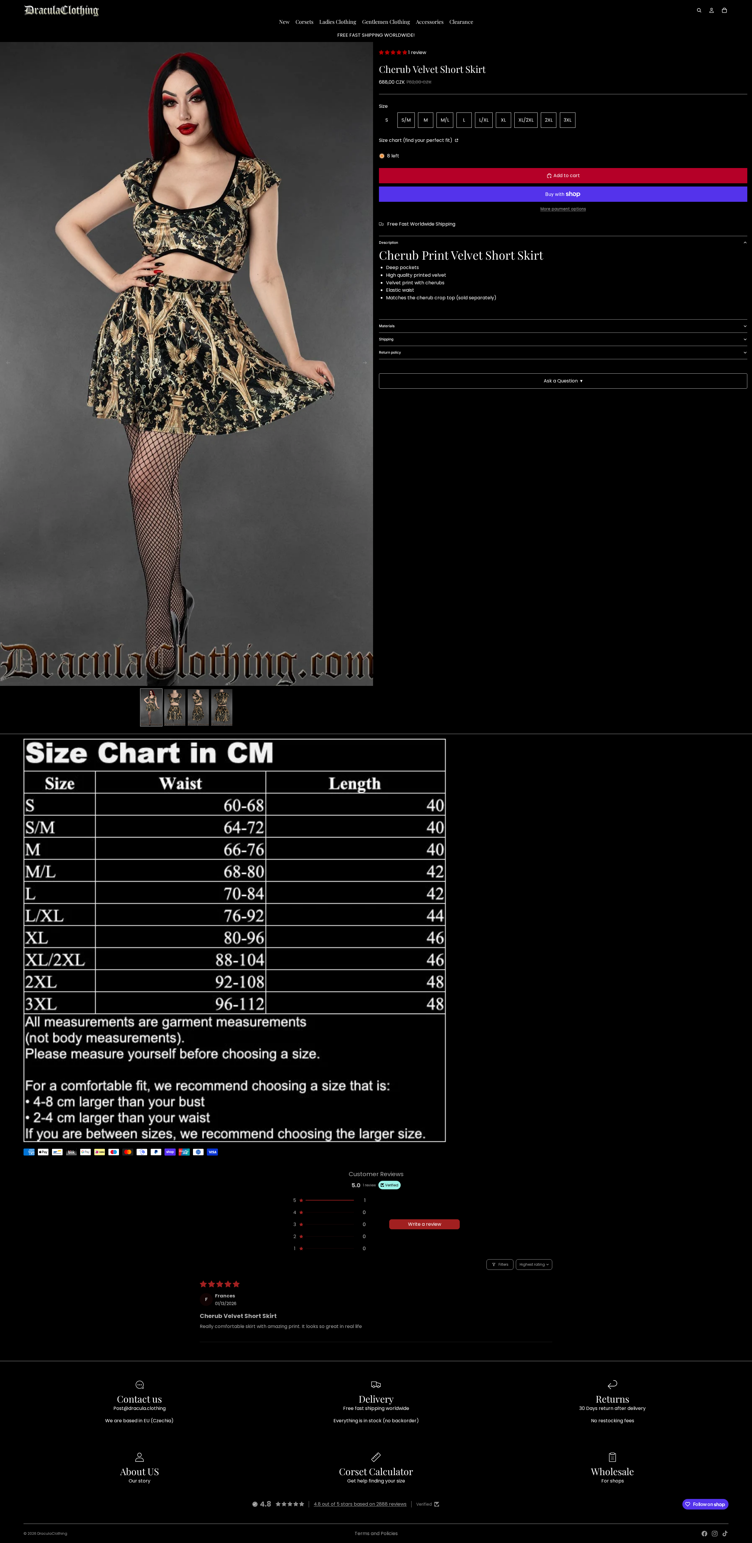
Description (388, 242)
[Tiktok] (724, 1533)
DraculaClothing (52, 1533)
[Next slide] (366, 363)
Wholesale (612, 1471)
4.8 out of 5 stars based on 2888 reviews (360, 1504)
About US (139, 1471)
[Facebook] (704, 1533)
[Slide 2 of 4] (174, 707)
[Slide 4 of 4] (221, 707)
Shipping (386, 339)
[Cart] (724, 10)
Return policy (390, 352)
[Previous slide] (6, 363)
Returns (612, 1398)
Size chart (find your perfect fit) (416, 140)
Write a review (424, 1224)
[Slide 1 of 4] (151, 707)
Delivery (376, 1398)
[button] (393, 52)
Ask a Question (563, 380)
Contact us (139, 1398)
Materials (387, 326)
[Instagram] (714, 1533)
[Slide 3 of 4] (198, 707)
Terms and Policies (376, 1533)
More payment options (563, 209)
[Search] (699, 10)
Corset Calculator (376, 1471)
